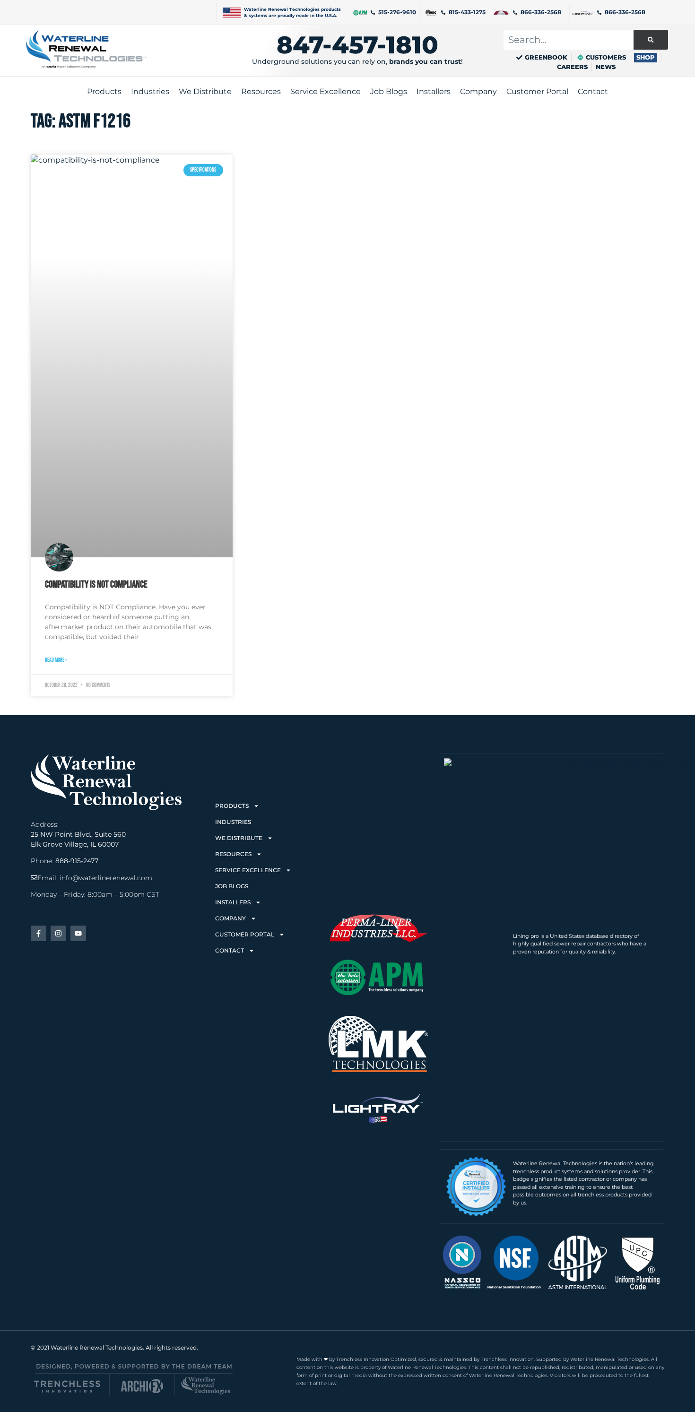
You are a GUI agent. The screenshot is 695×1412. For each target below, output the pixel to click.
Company (230, 918)
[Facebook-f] (38, 933)
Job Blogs (231, 886)
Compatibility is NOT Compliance (96, 584)
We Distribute (238, 837)
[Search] (651, 40)
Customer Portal (244, 934)
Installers (233, 902)
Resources (233, 854)
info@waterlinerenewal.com (106, 878)
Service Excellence (248, 870)
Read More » (56, 660)
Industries (233, 821)
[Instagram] (58, 933)
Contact (229, 950)
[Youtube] (78, 933)
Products (232, 805)
